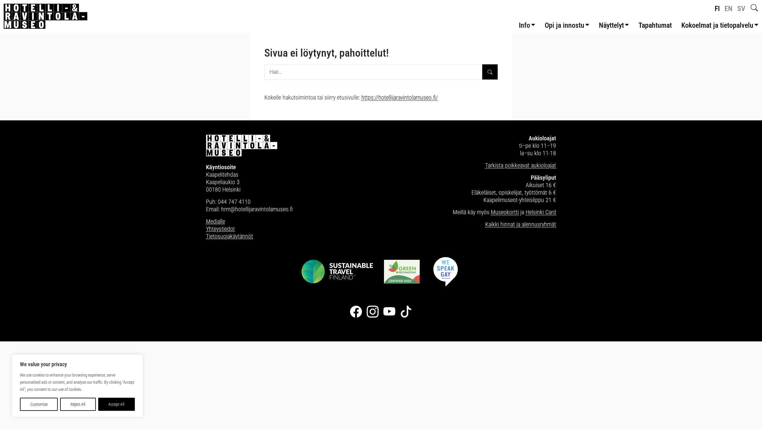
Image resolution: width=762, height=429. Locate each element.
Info (524, 25)
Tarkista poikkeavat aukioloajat (520, 165)
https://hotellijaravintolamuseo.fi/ (399, 97)
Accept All (116, 404)
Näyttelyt (611, 25)
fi (717, 8)
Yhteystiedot (220, 228)
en (728, 8)
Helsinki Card (541, 212)
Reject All (78, 404)
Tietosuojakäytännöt (229, 236)
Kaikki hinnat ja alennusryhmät (520, 224)
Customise (39, 404)
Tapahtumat (655, 25)
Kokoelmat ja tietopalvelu (717, 25)
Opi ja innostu (564, 25)
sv (741, 8)
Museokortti (505, 212)
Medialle (215, 221)
